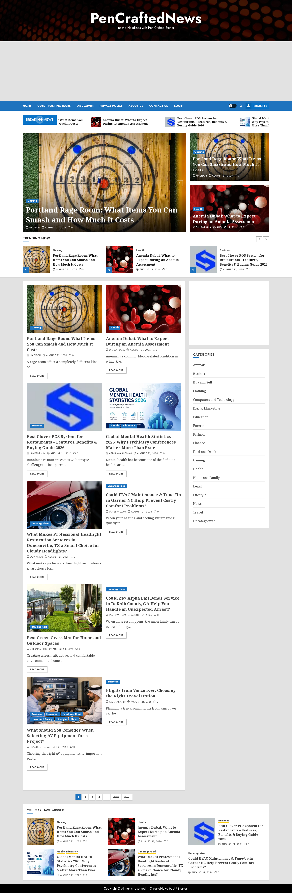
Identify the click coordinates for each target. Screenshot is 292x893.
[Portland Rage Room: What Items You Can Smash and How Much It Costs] (104, 182)
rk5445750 (36, 747)
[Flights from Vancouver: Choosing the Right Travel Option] (143, 682)
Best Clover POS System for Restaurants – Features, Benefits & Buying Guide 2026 (160, 260)
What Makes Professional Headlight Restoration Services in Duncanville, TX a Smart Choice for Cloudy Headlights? (64, 543)
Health (198, 209)
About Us (136, 106)
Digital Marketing (206, 408)
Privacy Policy (111, 106)
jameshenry (37, 453)
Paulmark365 (117, 702)
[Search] (241, 106)
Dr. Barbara (204, 227)
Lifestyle (62, 719)
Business (141, 250)
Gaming (32, 201)
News (74, 719)
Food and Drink (72, 714)
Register (260, 106)
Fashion (199, 434)
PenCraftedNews (146, 18)
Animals (199, 365)
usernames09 (38, 649)
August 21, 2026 (55, 227)
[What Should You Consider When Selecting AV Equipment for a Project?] (64, 700)
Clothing (199, 391)
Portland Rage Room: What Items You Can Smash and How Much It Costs (101, 215)
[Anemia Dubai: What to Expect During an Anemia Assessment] (36, 259)
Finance (199, 443)
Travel (198, 512)
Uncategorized (40, 523)
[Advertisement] (146, 71)
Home (27, 106)
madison (34, 227)
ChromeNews (159, 888)
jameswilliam (117, 511)
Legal (197, 486)
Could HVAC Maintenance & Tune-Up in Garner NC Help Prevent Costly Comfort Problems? (143, 500)
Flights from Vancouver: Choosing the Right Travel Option (141, 693)
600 (116, 797)
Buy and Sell (39, 627)
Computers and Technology (214, 399)
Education (235, 248)
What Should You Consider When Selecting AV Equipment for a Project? (60, 735)
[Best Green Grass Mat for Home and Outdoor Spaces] (64, 608)
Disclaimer (85, 106)
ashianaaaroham (120, 453)
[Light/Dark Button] (233, 106)
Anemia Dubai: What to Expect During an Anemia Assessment (224, 218)
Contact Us (158, 106)
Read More (37, 376)
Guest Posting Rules (54, 106)
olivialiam (36, 557)
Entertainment (204, 425)
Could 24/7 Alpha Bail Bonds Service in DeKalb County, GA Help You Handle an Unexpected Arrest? (142, 603)
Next (127, 797)
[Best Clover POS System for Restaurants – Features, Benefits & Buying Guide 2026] (119, 259)
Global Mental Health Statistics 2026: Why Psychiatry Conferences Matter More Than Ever (239, 260)
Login (178, 106)
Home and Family (41, 719)
